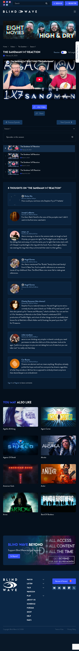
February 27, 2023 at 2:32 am (29, 215)
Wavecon (31, 592)
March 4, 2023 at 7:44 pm (28, 198)
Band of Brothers (47, 514)
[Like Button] (39, 107)
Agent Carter (46, 429)
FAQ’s (29, 620)
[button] (20, 11)
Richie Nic (28, 196)
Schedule (31, 604)
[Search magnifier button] (46, 3)
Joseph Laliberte (27, 212)
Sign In (10, 383)
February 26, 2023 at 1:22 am (29, 262)
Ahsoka (43, 457)
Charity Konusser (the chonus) (33, 301)
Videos (13, 47)
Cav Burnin (25, 359)
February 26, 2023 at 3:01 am (29, 234)
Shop (29, 612)
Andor (43, 486)
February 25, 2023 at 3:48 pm (29, 337)
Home (5, 47)
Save (47, 116)
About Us (31, 600)
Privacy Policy (71, 629)
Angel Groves (29, 259)
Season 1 (33, 47)
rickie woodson (27, 334)
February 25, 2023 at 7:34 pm (29, 303)
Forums (30, 608)
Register (17, 383)
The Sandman (22, 47)
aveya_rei (25, 231)
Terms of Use (59, 629)
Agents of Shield (9, 457)
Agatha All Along (9, 429)
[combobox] (39, 129)
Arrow (5, 514)
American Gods (8, 486)
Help (29, 616)
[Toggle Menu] (74, 12)
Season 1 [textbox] (7, 128)
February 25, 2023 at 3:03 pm (29, 362)
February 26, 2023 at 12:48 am (29, 287)
